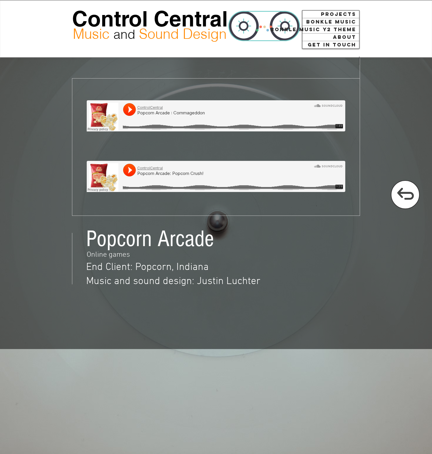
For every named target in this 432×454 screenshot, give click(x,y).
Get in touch (332, 44)
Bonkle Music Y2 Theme (329, 29)
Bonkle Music (331, 22)
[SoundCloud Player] (216, 115)
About (344, 37)
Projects (338, 14)
